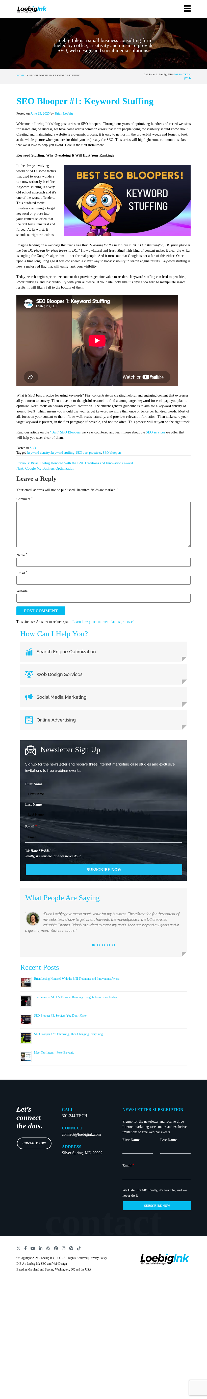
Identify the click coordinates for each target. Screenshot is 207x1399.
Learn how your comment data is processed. (103, 622)
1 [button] (93, 945)
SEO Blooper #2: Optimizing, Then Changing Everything (68, 1034)
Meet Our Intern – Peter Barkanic (54, 1052)
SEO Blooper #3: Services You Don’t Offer (60, 1015)
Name (21, 555)
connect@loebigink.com (81, 1134)
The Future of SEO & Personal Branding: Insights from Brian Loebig (75, 997)
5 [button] (113, 945)
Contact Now (34, 1143)
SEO (33, 448)
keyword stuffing (62, 452)
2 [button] (98, 945)
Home (20, 75)
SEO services (155, 432)
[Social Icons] (18, 1248)
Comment (24, 499)
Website (22, 591)
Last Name (33, 804)
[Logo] (31, 9)
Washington (62, 1269)
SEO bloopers (112, 452)
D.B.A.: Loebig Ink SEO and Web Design (41, 1263)
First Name (33, 784)
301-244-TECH (74, 1115)
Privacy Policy (98, 1258)
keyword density (38, 452)
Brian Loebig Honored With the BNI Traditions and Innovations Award (76, 978)
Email (21, 573)
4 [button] (108, 945)
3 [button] (103, 945)
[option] (103, 924)
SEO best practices (88, 452)
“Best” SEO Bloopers (65, 432)
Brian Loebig (64, 113)
